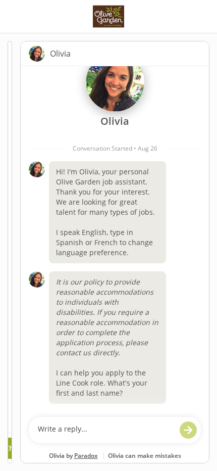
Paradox (86, 455)
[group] (115, 239)
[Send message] (188, 430)
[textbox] (105, 430)
